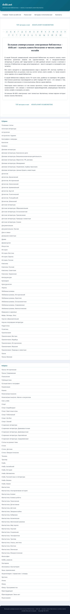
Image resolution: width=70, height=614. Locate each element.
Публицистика (6, 380)
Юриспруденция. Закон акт (11, 594)
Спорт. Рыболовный (8, 414)
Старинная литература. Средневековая (15, 439)
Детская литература (8, 205)
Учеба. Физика (6, 480)
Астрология (6, 132)
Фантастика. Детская (9, 508)
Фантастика (6, 487)
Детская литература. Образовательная (15, 208)
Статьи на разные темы (10, 442)
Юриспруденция (7, 591)
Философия (5, 556)
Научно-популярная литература (12, 322)
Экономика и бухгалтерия (10, 567)
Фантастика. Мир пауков (10, 525)
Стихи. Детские (7, 449)
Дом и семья (6, 232)
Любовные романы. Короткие (12, 298)
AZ (60, 35)
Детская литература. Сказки (11, 222)
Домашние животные (9, 236)
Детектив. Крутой (8, 191)
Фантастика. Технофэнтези (11, 535)
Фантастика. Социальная (10, 532)
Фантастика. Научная (9, 529)
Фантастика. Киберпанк (10, 515)
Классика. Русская (8, 267)
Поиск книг (28, 15)
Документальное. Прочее (10, 229)
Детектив (5, 174)
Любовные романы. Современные (13, 305)
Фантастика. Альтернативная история (14, 491)
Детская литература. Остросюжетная (14, 212)
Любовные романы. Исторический (13, 295)
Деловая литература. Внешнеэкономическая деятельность (22, 156)
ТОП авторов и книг (23, 25)
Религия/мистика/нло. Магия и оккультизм (16, 397)
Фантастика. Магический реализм (13, 522)
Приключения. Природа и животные (14, 350)
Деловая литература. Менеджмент (13, 163)
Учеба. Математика (8, 473)
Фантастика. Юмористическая (12, 553)
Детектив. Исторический (10, 180)
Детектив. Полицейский (10, 198)
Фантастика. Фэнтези (9, 546)
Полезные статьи (7, 125)
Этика (4, 580)
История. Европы (7, 256)
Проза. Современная (9, 373)
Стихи (4, 446)
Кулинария (5, 281)
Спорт (4, 404)
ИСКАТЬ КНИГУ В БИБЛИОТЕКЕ (43, 25)
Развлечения (6, 387)
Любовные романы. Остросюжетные (14, 301)
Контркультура (7, 277)
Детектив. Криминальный (10, 187)
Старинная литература (9, 425)
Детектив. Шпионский (9, 201)
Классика (5, 263)
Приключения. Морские (10, 346)
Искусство (5, 246)
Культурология (7, 284)
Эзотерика (5, 563)
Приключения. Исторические (12, 343)
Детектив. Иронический (10, 177)
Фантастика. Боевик (8, 494)
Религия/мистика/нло (9, 394)
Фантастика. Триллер (9, 539)
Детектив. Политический (10, 194)
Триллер (4, 459)
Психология (6, 376)
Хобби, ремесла (7, 560)
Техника (4, 456)
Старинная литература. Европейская (14, 435)
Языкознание (6, 598)
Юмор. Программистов (10, 587)
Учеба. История (7, 470)
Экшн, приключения (8, 570)
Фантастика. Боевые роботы (11, 497)
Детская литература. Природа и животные (16, 218)
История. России (7, 260)
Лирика (4, 288)
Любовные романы (8, 291)
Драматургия (6, 243)
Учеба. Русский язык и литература (13, 477)
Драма (4, 239)
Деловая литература (9, 149)
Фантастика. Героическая (10, 501)
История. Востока (8, 253)
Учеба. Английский (8, 466)
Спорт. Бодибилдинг (8, 408)
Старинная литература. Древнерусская (15, 432)
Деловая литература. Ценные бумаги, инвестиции (19, 170)
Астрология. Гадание (9, 135)
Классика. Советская (9, 270)
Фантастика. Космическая (10, 518)
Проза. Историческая (9, 369)
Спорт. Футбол (7, 418)
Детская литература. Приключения (14, 215)
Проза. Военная (7, 357)
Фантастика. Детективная (10, 504)
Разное (4, 390)
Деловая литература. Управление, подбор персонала (19, 167)
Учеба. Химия (6, 484)
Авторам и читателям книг (43, 15)
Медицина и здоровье (9, 312)
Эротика (4, 577)
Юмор (4, 584)
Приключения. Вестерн (9, 336)
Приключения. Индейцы (10, 339)
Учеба (3, 463)
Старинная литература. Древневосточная (16, 428)
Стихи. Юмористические (10, 452)
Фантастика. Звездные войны (12, 511)
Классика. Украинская (9, 274)
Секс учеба (5, 401)
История (5, 250)
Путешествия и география (10, 383)
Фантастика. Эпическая (10, 549)
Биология (5, 142)
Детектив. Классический (10, 184)
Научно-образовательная (10, 319)
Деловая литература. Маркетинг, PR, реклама (17, 160)
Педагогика (5, 326)
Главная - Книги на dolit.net (12, 15)
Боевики (4, 146)
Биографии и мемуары (9, 139)
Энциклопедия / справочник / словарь (15, 573)
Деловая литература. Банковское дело (15, 153)
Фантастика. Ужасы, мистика (12, 542)
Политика (5, 329)
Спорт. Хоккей (6, 421)
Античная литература (9, 129)
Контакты (58, 15)
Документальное (7, 225)
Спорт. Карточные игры (10, 411)
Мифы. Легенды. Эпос (9, 315)
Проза (4, 353)
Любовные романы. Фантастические (14, 308)
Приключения (6, 333)
